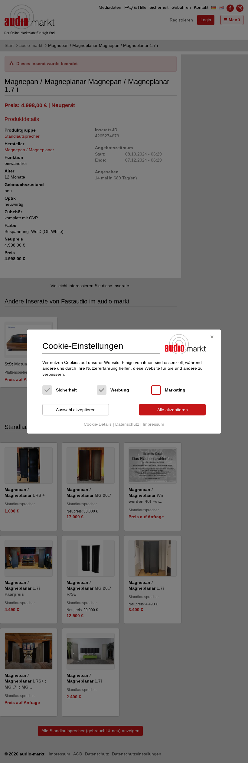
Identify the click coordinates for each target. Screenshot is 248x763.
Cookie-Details (98, 424)
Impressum (153, 424)
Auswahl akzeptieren (76, 409)
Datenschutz (127, 424)
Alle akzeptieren (172, 409)
